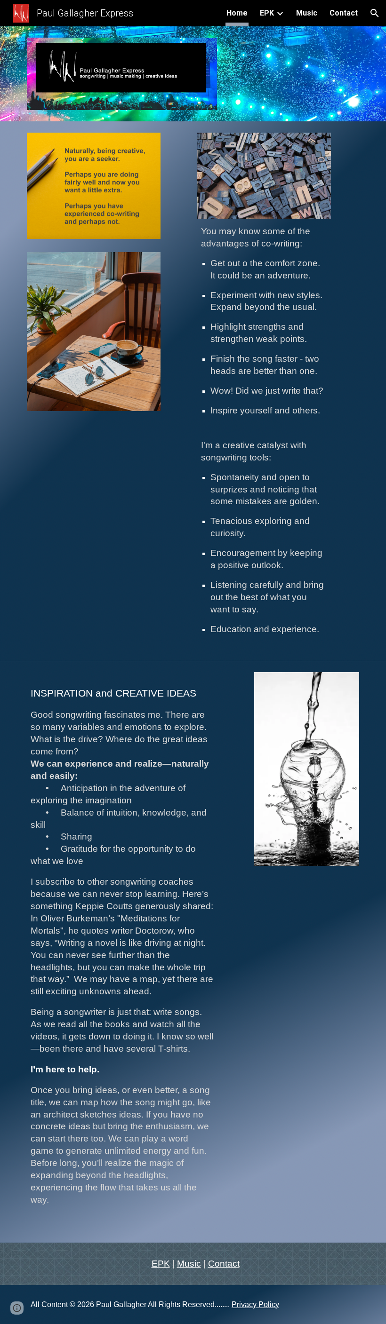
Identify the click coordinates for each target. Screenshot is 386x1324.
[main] (264, 434)
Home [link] (237, 12)
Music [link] (306, 12)
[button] (374, 13)
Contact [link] (344, 12)
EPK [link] (267, 12)
